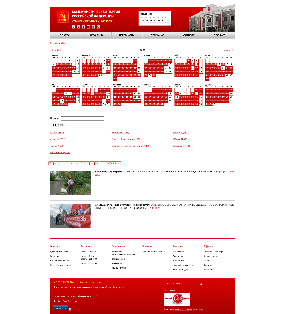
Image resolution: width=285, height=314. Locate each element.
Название (55, 118)
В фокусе (219, 35)
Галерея (207, 261)
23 (65, 72)
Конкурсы (208, 265)
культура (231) (57, 139)
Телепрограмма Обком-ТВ (154, 252)
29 (61, 75)
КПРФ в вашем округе (60, 261)
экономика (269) (120, 133)
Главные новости (88, 252)
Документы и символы (60, 252)
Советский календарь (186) (126, 139)
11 (88, 68)
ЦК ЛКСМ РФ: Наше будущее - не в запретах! (122, 204)
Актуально (96, 35)
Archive (62, 43)
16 (65, 68)
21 (57, 72)
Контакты (54, 256)
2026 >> (228, 50)
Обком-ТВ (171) (181, 139)
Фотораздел (178, 252)
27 (53, 75)
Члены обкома (118, 259)
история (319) (57, 133)
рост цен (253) (180, 133)
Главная (53, 43)
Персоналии (127, 35)
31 (69, 75)
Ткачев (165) (56, 146)
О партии (65, 35)
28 (57, 75)
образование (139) (60, 153)
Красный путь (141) (183, 146)
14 (57, 68)
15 (61, 68)
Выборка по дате (181, 270)
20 (53, 72)
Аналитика (208, 270)
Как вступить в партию (60, 265)
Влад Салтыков (70, 301)
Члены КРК (116, 264)
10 (69, 64)
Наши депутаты (118, 268)
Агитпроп (188, 35)
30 (65, 75)
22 (61, 72)
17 (69, 68)
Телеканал (157, 35)
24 (69, 72)
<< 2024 (56, 50)
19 (92, 72)
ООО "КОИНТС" (91, 297)
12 (92, 68)
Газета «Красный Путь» (183, 265)
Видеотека (178, 256)
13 (53, 68)
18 (73, 68)
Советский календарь (213, 252)
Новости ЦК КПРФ (89, 264)
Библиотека (178, 261)
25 (88, 75)
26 (92, 75)
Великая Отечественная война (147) (130, 146)
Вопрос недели (211, 256)
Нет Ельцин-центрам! (108, 171)
